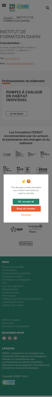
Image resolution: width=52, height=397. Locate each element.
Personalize (26, 215)
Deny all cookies (26, 208)
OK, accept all (26, 201)
